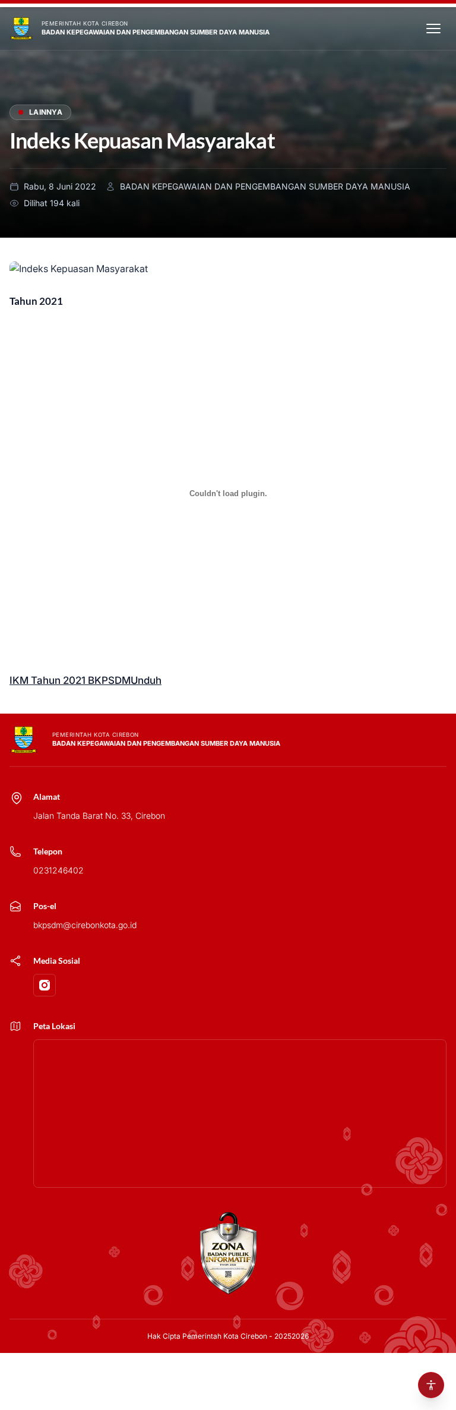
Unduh (146, 680)
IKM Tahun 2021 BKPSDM (70, 680)
